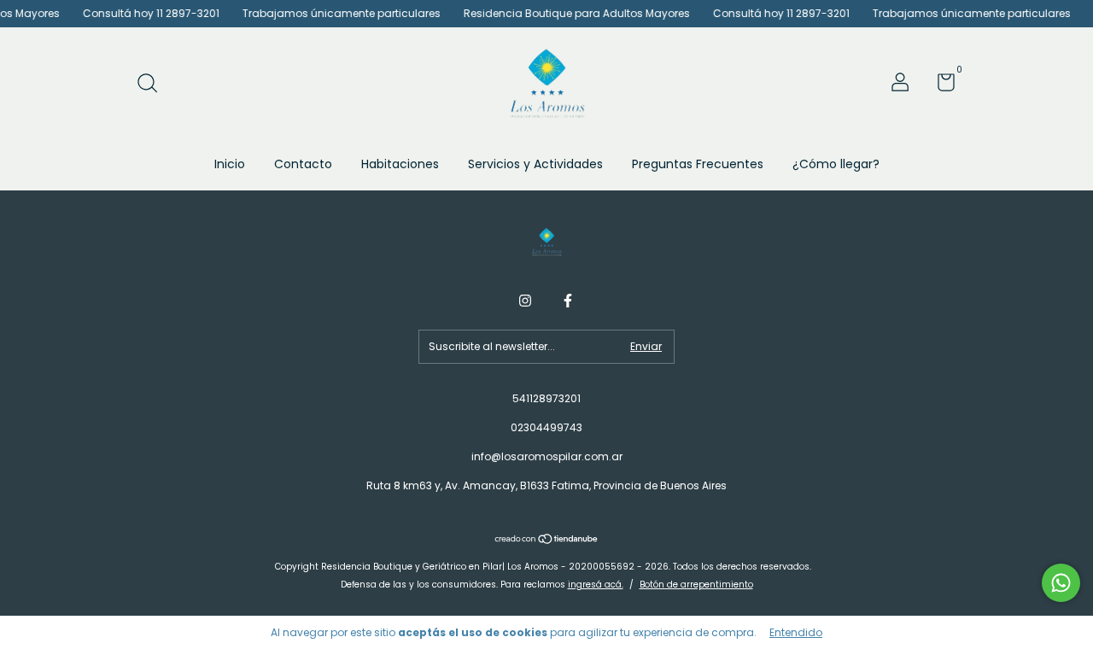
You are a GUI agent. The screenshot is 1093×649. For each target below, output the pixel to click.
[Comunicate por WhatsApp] (1061, 583)
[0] (939, 86)
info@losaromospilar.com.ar (546, 456)
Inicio (229, 163)
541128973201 (546, 398)
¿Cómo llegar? (836, 163)
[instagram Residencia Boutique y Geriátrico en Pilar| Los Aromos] (525, 300)
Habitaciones (400, 163)
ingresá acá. (595, 584)
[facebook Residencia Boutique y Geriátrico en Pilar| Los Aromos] (568, 300)
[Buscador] (153, 84)
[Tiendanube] (547, 540)
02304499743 (546, 427)
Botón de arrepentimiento (696, 584)
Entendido (795, 632)
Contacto (303, 163)
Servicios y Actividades (535, 163)
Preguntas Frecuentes (697, 163)
